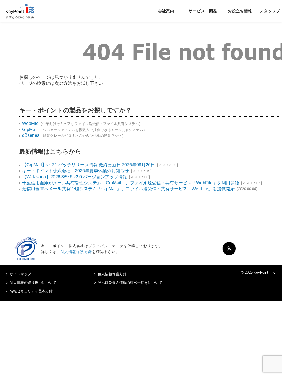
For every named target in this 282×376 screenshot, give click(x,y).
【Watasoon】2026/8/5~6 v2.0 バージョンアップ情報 (74, 177)
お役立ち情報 (240, 11)
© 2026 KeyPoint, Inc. (258, 272)
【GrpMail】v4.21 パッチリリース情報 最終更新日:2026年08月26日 (88, 164)
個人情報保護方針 (76, 252)
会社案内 (166, 11)
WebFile (30, 123)
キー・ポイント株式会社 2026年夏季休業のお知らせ (75, 170)
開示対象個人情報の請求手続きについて (130, 282)
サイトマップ (20, 274)
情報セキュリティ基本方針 (31, 291)
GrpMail (29, 129)
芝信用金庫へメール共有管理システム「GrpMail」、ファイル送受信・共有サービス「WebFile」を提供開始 (128, 188)
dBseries (30, 135)
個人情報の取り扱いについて (33, 282)
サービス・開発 (203, 11)
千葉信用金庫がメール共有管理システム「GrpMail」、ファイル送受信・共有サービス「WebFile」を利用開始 (130, 183)
